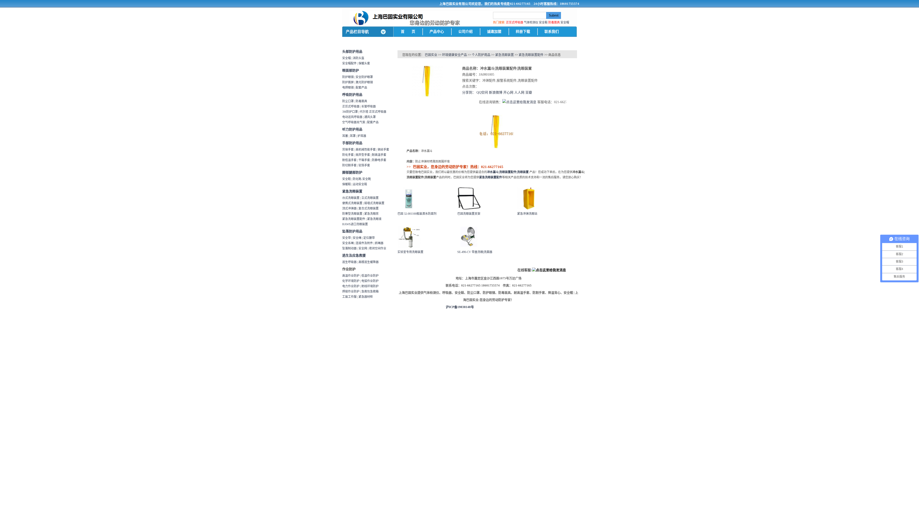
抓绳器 (379, 243)
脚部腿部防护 (352, 172)
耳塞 (345, 136)
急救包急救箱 (370, 291)
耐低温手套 (349, 160)
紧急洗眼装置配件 (353, 219)
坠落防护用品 (352, 231)
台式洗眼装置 (350, 198)
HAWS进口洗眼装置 (355, 224)
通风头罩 (370, 117)
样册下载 (523, 32)
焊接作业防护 (350, 291)
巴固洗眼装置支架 (468, 213)
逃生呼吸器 (349, 262)
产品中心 (437, 32)
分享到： (469, 92)
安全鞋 (543, 22)
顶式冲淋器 (349, 208)
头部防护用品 (352, 51)
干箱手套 (364, 160)
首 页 (408, 32)
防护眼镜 (348, 77)
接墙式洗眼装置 (374, 203)
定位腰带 (369, 238)
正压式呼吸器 (350, 106)
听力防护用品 (352, 129)
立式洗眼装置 (370, 198)
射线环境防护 (370, 286)
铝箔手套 (364, 165)
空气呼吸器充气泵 (353, 122)
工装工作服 (349, 296)
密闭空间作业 (377, 248)
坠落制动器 (349, 248)
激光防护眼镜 (364, 82)
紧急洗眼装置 (352, 191)
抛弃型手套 (363, 155)
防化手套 (348, 155)
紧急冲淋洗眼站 (527, 213)
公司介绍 (465, 32)
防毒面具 (361, 101)
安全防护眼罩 (364, 77)
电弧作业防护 (370, 281)
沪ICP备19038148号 (460, 307)
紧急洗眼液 (374, 219)
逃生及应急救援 (354, 255)
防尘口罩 (348, 101)
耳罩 (353, 136)
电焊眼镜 (348, 87)
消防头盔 (358, 58)
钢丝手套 (383, 149)
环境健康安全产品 (454, 54)
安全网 (363, 248)
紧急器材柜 (366, 296)
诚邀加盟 (494, 32)
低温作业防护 (370, 275)
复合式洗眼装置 (369, 208)
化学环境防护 (350, 281)
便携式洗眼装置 (352, 203)
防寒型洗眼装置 (352, 213)
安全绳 (357, 238)
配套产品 (361, 87)
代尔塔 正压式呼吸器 (373, 111)
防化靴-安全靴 (362, 179)
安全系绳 (348, 243)
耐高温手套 (379, 155)
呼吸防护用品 (352, 94)
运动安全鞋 (360, 184)
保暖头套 (364, 63)
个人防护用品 (481, 54)
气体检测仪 (531, 22)
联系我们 (551, 32)
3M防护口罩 (350, 111)
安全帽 (564, 22)
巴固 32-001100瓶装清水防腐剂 (417, 213)
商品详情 (404, 110)
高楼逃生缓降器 (369, 262)
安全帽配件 (349, 63)
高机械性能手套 (366, 149)
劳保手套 (348, 149)
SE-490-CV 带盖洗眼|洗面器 (474, 252)
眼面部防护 (350, 70)
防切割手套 (349, 165)
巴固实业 (431, 54)
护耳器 (362, 136)
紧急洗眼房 (371, 213)
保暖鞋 (346, 184)
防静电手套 (379, 160)
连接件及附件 (364, 243)
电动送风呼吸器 (352, 117)
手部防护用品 (352, 143)
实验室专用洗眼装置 (410, 252)
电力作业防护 (350, 286)
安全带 (346, 238)
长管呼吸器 (368, 106)
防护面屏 (348, 82)
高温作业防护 (350, 275)
